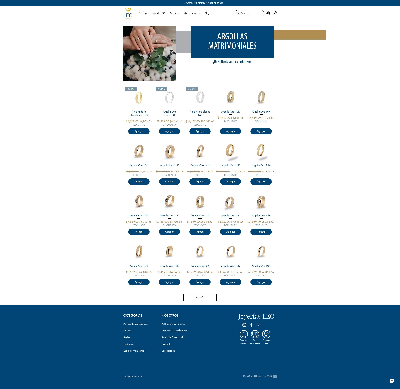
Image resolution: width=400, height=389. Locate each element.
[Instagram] (244, 325)
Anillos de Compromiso (135, 324)
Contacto (166, 344)
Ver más (200, 297)
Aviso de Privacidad (172, 337)
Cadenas (128, 344)
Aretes (126, 337)
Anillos (127, 330)
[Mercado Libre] (258, 325)
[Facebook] (251, 325)
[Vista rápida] (230, 97)
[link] (275, 13)
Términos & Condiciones (174, 330)
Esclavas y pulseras (133, 350)
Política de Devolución (173, 324)
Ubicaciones (168, 350)
